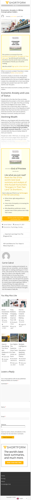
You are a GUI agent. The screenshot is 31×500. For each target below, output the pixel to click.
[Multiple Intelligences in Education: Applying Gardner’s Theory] (23, 334)
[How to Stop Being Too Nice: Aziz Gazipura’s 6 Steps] (6, 334)
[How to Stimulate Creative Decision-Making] (23, 300)
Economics (7, 227)
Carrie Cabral (13, 16)
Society (20, 227)
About (3, 481)
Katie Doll (6, 357)
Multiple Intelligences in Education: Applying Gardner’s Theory (22, 350)
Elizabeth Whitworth (13, 359)
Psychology (14, 227)
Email (3, 416)
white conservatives (17, 73)
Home (3, 476)
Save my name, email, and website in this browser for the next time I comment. (13, 433)
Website (3, 424)
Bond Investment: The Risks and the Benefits (6, 314)
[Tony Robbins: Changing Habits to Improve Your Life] (14, 300)
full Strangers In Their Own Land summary (15, 194)
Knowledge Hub (6, 484)
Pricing (3, 478)
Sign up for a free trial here (20, 66)
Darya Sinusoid (4, 321)
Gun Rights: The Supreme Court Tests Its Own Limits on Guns (14, 350)
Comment (4, 384)
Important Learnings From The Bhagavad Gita (13, 235)
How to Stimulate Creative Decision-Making (22, 314)
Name (3, 407)
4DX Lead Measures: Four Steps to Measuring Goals (13, 245)
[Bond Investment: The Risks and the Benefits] (6, 300)
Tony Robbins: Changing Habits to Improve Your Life (13, 315)
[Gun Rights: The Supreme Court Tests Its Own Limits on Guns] (14, 334)
